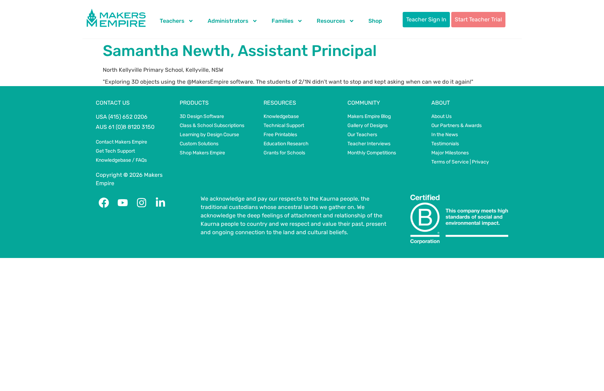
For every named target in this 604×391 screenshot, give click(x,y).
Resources (331, 21)
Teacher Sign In (426, 19)
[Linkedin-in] (160, 203)
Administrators (228, 21)
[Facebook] (104, 203)
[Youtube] (123, 203)
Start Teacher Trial (478, 19)
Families (283, 21)
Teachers (172, 21)
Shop (375, 21)
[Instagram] (142, 203)
